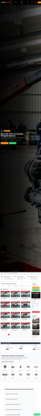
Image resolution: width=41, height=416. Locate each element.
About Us (32, 2)
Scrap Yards (27, 2)
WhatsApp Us (13, 143)
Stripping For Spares (21, 2)
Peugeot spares (3, 358)
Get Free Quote (5, 143)
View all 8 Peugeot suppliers (34, 337)
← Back (38, 301)
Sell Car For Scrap (11, 2)
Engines (15, 2)
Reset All (28, 285)
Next (21, 334)
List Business (35, 2)
